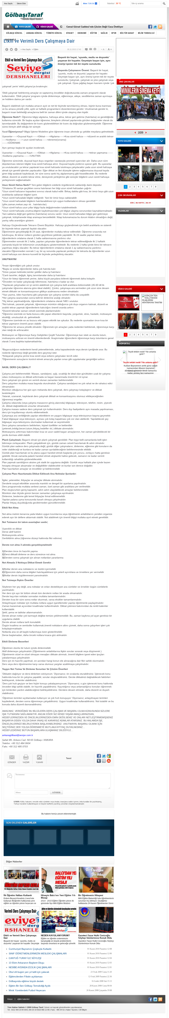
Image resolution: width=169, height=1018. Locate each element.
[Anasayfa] (8, 27)
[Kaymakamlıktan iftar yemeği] (152, 154)
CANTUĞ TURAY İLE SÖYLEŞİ (25, 958)
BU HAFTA (140, 203)
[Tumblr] (99, 761)
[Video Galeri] (45, 27)
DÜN (132, 203)
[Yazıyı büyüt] (110, 49)
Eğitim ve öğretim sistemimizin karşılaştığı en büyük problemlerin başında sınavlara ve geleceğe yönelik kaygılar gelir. (58, 939)
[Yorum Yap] (86, 49)
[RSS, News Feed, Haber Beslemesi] (160, 27)
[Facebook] (7, 49)
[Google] (17, 49)
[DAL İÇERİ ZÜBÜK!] (129, 321)
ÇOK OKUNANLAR (127, 195)
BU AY (148, 203)
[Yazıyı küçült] (102, 49)
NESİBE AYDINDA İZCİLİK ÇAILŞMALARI (30, 967)
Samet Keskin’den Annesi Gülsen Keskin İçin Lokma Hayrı (96, 27)
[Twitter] (12, 49)
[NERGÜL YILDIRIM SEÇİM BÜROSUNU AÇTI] (152, 173)
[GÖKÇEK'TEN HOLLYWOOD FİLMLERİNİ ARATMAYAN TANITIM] (152, 302)
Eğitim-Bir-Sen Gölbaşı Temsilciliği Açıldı (30, 985)
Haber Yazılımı (72, 1010)
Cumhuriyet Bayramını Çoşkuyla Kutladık (30, 949)
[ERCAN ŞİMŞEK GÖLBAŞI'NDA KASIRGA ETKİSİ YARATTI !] (152, 321)
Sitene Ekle (21, 3)
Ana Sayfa (8, 3)
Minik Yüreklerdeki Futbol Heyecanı (27, 990)
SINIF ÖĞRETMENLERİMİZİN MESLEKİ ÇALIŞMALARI (38, 953)
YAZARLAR (123, 211)
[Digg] (104, 761)
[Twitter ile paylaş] (155, 27)
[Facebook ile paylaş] (150, 27)
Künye (10, 999)
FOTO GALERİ (124, 141)
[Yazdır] (95, 49)
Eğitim (36, 49)
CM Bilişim (83, 1010)
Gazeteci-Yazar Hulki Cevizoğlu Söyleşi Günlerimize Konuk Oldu (96, 939)
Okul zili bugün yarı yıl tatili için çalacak (29, 972)
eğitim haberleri (23, 999)
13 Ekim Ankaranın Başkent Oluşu (26, 962)
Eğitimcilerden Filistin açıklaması (26, 976)
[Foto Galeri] (23, 27)
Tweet (68, 758)
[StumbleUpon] (109, 761)
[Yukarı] (39, 759)
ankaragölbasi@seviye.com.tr (17, 735)
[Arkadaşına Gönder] (90, 49)
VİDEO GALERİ (125, 289)
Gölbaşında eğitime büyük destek (26, 981)
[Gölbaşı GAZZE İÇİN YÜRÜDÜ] (129, 154)
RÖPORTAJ (124, 343)
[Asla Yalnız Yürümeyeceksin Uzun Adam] (129, 302)
